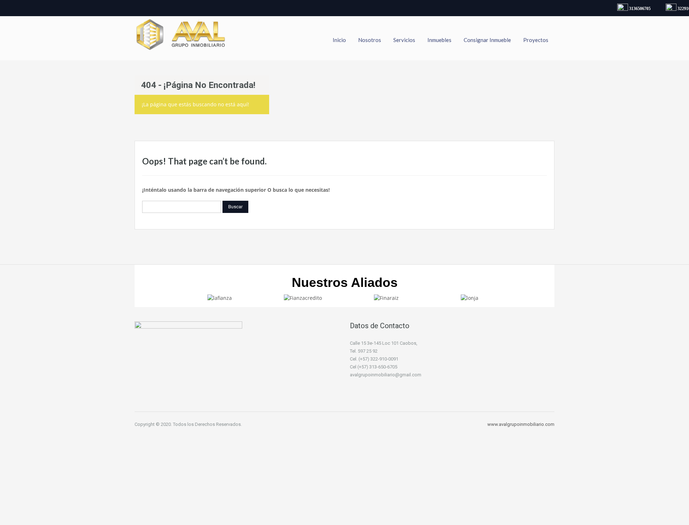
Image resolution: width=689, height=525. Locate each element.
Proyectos (535, 40)
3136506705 (637, 8)
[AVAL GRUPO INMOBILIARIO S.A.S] (181, 38)
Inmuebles (439, 40)
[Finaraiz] (386, 297)
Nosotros (369, 40)
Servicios (404, 40)
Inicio (339, 40)
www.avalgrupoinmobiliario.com (520, 424)
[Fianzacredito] (303, 297)
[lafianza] (219, 297)
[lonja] (469, 297)
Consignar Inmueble (487, 40)
